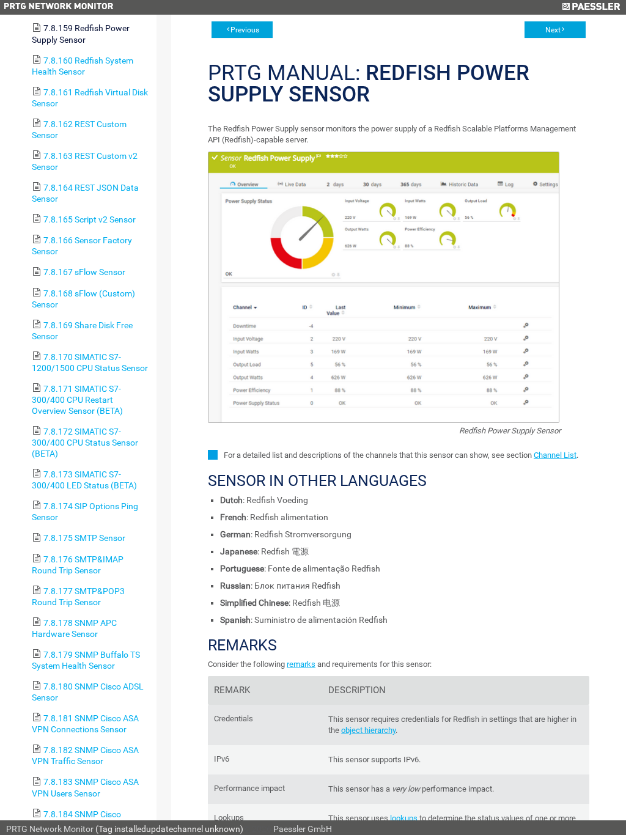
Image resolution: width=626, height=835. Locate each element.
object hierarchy (368, 730)
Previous (244, 30)
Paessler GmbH (302, 829)
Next (553, 30)
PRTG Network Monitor (50, 829)
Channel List (555, 455)
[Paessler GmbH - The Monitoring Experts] (590, 7)
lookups (404, 818)
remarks (301, 664)
